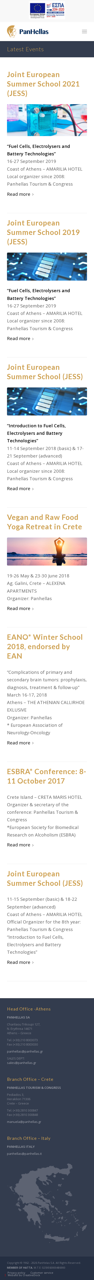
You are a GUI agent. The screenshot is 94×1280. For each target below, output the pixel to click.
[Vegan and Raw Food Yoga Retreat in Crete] (47, 552)
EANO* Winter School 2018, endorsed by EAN (45, 646)
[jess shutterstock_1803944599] (47, 120)
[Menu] (84, 31)
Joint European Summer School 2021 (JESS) (43, 83)
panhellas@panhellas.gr (25, 1051)
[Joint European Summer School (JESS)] (47, 401)
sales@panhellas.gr (21, 1063)
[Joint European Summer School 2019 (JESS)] (47, 267)
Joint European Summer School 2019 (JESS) (43, 232)
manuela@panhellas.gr (24, 1122)
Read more (18, 194)
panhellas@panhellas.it (24, 1153)
